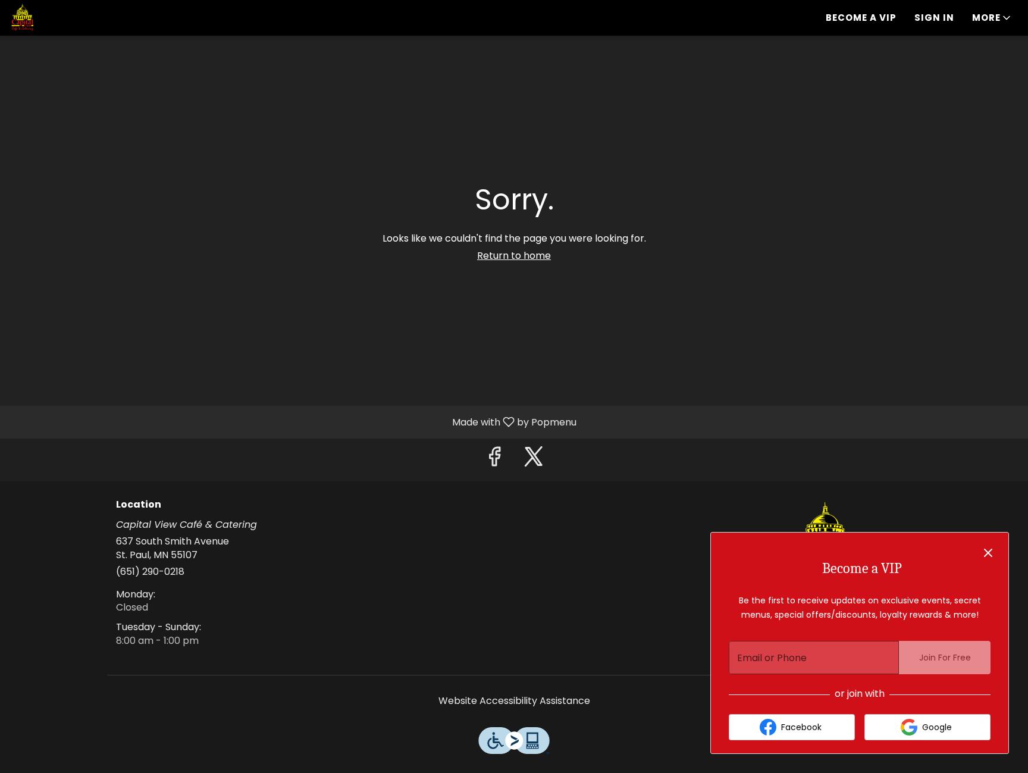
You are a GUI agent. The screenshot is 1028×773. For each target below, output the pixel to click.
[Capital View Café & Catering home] (63, 18)
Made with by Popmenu (292, 422)
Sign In (934, 17)
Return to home (514, 255)
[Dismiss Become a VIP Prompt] (988, 553)
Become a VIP (861, 17)
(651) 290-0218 (150, 571)
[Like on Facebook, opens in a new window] (494, 460)
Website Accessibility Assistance (514, 701)
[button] (992, 18)
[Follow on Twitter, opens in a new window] (533, 460)
